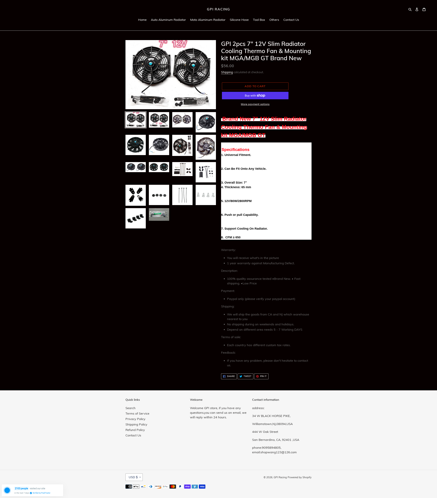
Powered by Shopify (300, 477)
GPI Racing (218, 9)
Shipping (227, 72)
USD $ (133, 477)
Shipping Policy (136, 424)
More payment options (255, 104)
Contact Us (133, 435)
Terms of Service (137, 413)
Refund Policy (135, 430)
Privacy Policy (135, 419)
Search (130, 408)
